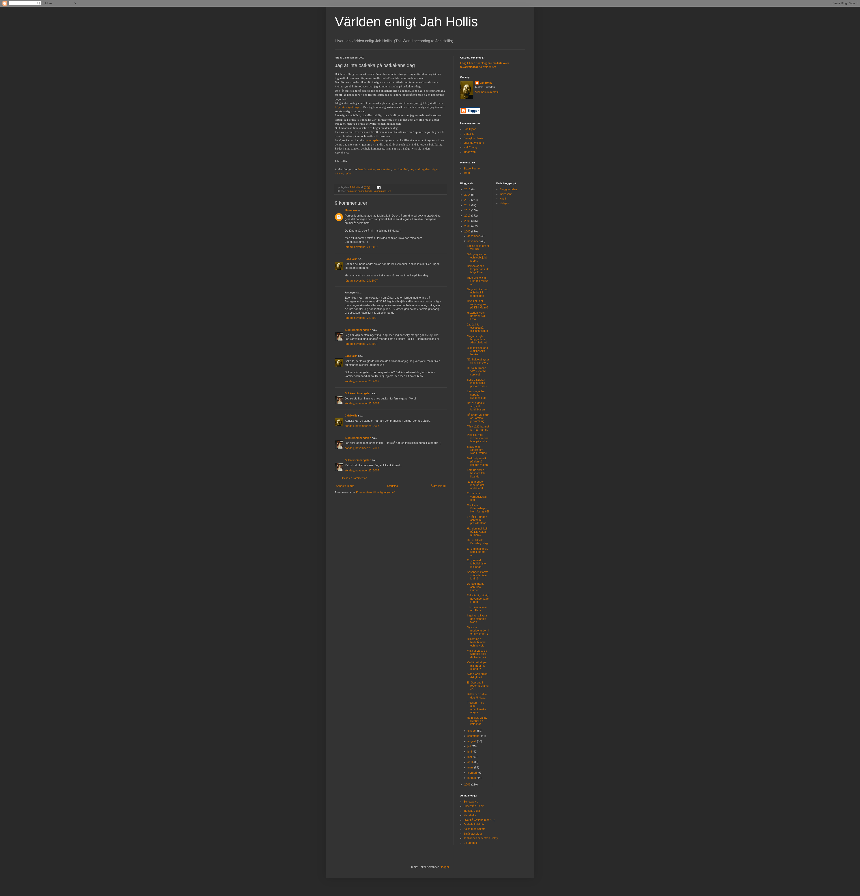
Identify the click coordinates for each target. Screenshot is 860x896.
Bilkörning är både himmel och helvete (476, 642)
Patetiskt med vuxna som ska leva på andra (477, 438)
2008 (467, 226)
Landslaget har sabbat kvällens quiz (476, 394)
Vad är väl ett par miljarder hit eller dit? (477, 665)
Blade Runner (472, 168)
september (474, 736)
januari (472, 777)
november (473, 241)
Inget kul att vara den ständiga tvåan (477, 619)
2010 (467, 215)
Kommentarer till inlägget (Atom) (375, 492)
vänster (339, 173)
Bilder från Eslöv (474, 806)
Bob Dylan (470, 129)
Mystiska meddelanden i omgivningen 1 (478, 631)
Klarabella (470, 815)
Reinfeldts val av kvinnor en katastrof (477, 721)
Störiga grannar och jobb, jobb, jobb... (477, 258)
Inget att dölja (472, 810)
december (473, 236)
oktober (472, 730)
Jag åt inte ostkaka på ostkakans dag (477, 328)
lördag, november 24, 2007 (361, 247)
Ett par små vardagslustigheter (477, 496)
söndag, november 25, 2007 (362, 381)
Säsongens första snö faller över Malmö (477, 575)
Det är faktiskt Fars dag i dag (477, 542)
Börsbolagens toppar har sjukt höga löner (478, 269)
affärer (371, 169)
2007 (467, 231)
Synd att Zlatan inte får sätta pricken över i (477, 383)
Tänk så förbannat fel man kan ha (478, 428)
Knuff (503, 198)
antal (369, 140)
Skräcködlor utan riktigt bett (477, 676)
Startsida (392, 486)
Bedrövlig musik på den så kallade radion (477, 461)
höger (434, 169)
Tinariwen (470, 152)
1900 (467, 173)
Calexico (469, 133)
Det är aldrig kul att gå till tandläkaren (476, 406)
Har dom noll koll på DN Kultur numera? (477, 532)
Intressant (506, 194)
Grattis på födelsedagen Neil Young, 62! (478, 508)
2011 (467, 210)
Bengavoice (471, 801)
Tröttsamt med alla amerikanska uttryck (476, 707)
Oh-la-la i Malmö (474, 824)
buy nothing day (420, 169)
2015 (467, 189)
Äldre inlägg (438, 486)
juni (470, 751)
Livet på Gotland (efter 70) (479, 820)
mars (470, 767)
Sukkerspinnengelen (358, 330)
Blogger (444, 867)
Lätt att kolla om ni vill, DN (478, 247)
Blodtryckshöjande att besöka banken (477, 351)
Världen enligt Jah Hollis (406, 21)
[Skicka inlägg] (378, 187)
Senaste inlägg (345, 486)
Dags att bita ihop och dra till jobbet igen (477, 292)
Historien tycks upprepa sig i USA (476, 316)
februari (472, 772)
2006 (467, 784)
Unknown (351, 210)
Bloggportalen (508, 189)
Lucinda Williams (474, 142)
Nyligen (504, 203)
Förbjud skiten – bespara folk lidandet (476, 473)
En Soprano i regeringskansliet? (478, 686)
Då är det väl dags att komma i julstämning (478, 418)
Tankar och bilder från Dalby (481, 838)
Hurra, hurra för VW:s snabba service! (476, 371)
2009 (467, 221)
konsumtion (384, 169)
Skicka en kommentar (353, 478)
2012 (467, 205)
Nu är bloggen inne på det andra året (475, 485)
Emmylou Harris (473, 138)
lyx (395, 169)
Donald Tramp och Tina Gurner (475, 587)
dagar (361, 191)
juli (469, 746)
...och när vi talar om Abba (477, 609)
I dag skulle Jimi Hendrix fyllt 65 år (477, 281)
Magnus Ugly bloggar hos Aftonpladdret (477, 339)
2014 (467, 194)
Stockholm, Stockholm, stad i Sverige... (478, 450)
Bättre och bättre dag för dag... (477, 696)
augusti (472, 741)
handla (362, 169)
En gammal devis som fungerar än (477, 552)
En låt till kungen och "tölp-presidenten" (477, 520)
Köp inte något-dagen (348, 107)
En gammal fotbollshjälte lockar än (476, 563)
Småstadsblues (473, 833)
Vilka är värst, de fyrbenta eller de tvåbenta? (477, 654)
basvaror (352, 191)
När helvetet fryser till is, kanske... (478, 361)
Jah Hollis (351, 259)
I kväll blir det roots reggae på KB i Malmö (477, 304)
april (470, 762)
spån (376, 140)
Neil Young (470, 147)
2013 (467, 200)
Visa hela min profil (487, 92)
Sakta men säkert (474, 829)
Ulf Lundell (470, 842)
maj (470, 757)
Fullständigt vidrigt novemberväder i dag (478, 598)
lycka (348, 173)
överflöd (403, 169)
